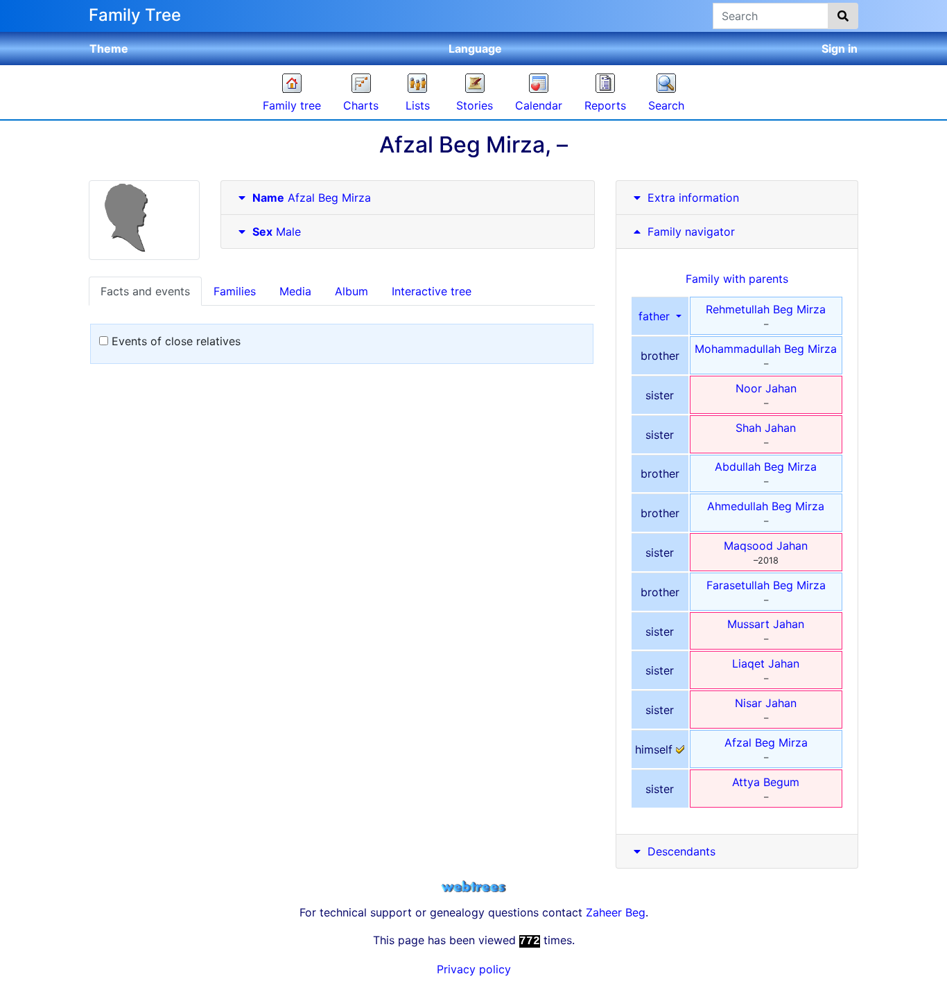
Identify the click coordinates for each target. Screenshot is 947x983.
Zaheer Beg (615, 912)
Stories (474, 105)
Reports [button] (605, 105)
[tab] (407, 198)
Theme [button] (108, 48)
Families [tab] (235, 291)
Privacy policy (474, 969)
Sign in (840, 48)
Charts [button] (361, 105)
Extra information (693, 198)
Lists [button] (418, 105)
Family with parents (737, 279)
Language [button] (475, 48)
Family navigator (689, 231)
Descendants (681, 851)
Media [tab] (295, 291)
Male (276, 231)
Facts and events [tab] (145, 291)
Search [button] (666, 105)
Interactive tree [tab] (431, 291)
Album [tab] (351, 291)
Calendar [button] (538, 105)
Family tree (292, 105)
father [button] (655, 316)
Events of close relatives (174, 341)
